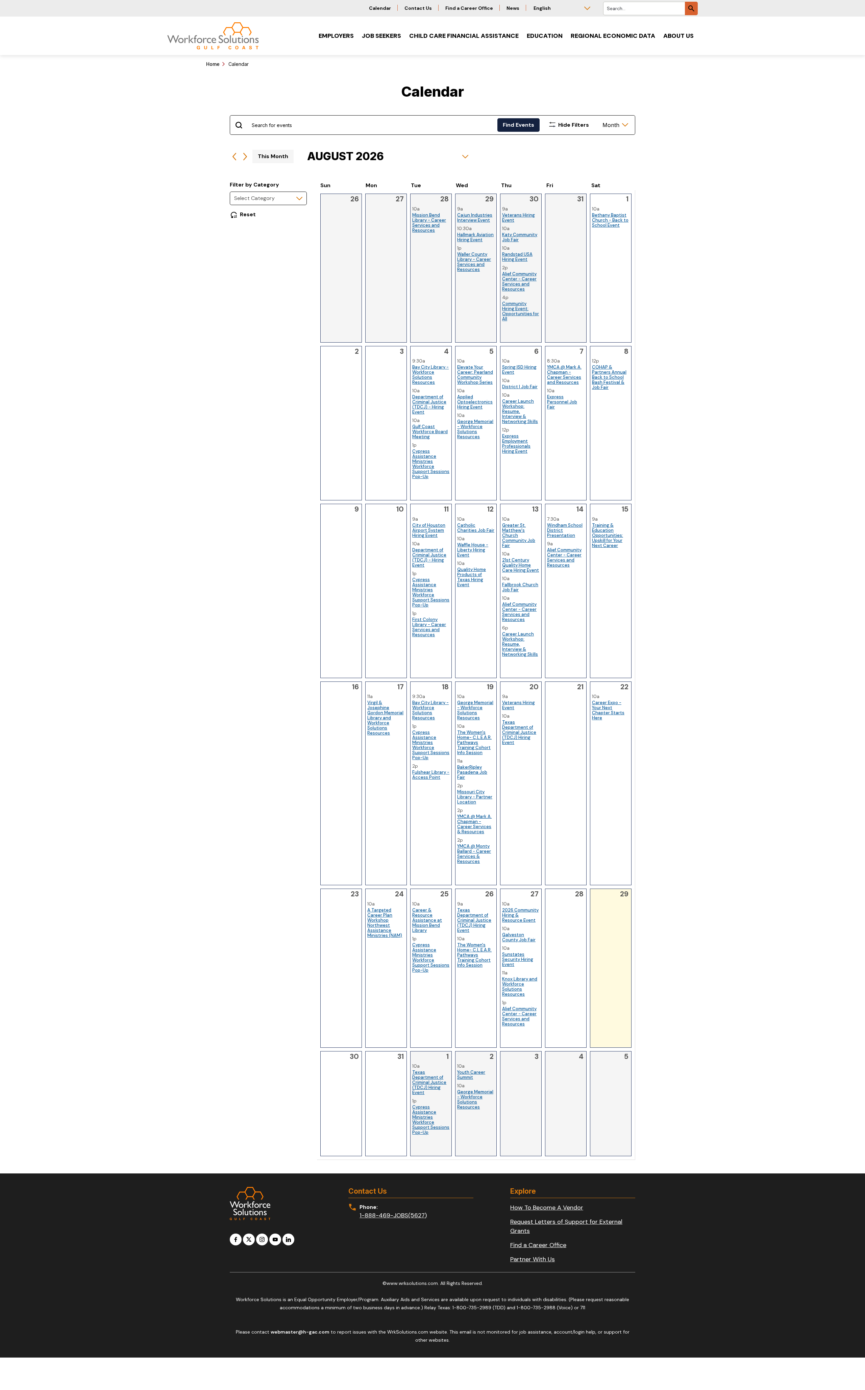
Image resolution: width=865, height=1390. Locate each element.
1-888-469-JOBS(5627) (393, 1215)
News (512, 8)
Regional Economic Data (613, 36)
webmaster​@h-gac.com (300, 1332)
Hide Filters (573, 124)
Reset (248, 214)
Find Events (518, 124)
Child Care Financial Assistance (464, 36)
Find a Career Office (469, 8)
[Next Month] (245, 156)
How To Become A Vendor (546, 1207)
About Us (678, 36)
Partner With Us (532, 1259)
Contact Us (418, 8)
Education (545, 36)
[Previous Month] (234, 156)
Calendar (380, 8)
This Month (273, 156)
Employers (336, 36)
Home (213, 64)
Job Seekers (381, 36)
